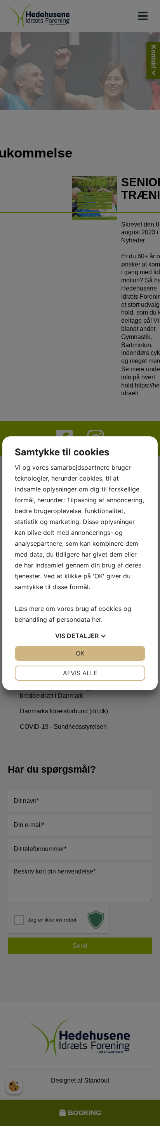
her (96, 619)
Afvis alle (80, 673)
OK (80, 653)
